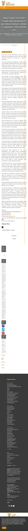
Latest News (2, 359)
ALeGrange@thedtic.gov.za (11, 438)
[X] (2, 227)
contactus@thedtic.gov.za (11, 481)
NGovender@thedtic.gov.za (11, 394)
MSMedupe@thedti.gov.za (10, 216)
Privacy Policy (9, 463)
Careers (2, 367)
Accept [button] (4, 527)
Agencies (8, 460)
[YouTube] (3, 333)
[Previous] (5, 52)
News (3, 347)
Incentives (8, 456)
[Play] (3, 52)
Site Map (3, 362)
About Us (3, 355)
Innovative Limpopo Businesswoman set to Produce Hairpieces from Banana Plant (4, 314)
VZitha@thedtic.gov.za (10, 424)
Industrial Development (11, 457)
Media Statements (6, 33)
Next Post (14, 238)
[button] (1, 7)
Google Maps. (17, 488)
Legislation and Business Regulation (13, 455)
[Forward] (8, 52)
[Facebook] (3, 326)
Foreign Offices (9, 500)
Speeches (3, 349)
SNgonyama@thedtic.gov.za (11, 442)
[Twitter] (3, 329)
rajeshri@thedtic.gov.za (11, 402)
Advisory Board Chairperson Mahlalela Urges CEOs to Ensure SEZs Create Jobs (4, 295)
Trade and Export (10, 459)
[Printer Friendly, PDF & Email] (8, 230)
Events (2, 364)
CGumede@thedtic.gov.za (11, 398)
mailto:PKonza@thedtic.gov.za (12, 446)
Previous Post (14, 235)
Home (1, 33)
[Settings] (10, 52)
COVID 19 (4, 339)
